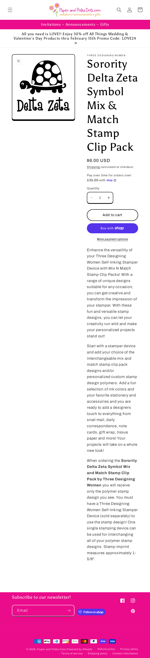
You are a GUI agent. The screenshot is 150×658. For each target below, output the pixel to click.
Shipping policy (98, 653)
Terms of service (72, 653)
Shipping (93, 166)
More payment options (112, 239)
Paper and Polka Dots (51, 649)
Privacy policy (129, 649)
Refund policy (106, 649)
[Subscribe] (69, 610)
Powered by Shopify (80, 649)
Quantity (93, 188)
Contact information (125, 653)
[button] (10, 10)
